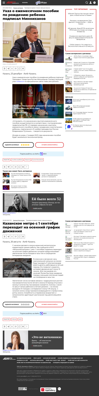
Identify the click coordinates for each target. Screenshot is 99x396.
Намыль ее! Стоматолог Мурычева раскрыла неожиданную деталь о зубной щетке (84, 64)
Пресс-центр (37, 358)
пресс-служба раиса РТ (10, 64)
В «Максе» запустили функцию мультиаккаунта (82, 125)
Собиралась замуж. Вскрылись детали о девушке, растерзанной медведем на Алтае (84, 77)
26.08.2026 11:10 (7, 220)
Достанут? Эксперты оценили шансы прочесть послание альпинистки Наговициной (85, 238)
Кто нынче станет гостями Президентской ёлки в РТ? (19, 186)
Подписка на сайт (22, 360)
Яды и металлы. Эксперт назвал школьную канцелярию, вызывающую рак (83, 83)
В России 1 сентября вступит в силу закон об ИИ (84, 100)
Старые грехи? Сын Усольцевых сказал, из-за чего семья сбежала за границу (84, 70)
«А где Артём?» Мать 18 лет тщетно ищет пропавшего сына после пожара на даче (84, 231)
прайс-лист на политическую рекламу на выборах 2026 (34, 362)
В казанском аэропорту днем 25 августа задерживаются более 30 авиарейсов (81, 37)
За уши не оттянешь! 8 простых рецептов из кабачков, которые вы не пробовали (85, 89)
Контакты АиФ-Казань (37, 360)
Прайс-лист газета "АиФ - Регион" (56, 360)
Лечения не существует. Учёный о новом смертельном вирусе (84, 249)
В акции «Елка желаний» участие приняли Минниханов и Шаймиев (52, 180)
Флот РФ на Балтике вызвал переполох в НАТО (81, 106)
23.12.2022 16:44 (7, 8)
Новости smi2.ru (9, 213)
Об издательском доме (24, 358)
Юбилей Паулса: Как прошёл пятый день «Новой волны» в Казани (81, 14)
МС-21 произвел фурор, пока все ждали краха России (83, 113)
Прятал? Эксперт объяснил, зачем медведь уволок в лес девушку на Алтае (84, 225)
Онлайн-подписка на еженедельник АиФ (70, 358)
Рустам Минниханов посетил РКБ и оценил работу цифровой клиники (21, 181)
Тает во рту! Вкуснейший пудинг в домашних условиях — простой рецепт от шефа (84, 244)
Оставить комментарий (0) (50, 144)
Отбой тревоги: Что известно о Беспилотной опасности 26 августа (80, 45)
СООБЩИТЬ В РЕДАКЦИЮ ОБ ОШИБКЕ (63, 362)
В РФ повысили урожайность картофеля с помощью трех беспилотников (82, 120)
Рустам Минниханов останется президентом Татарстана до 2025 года (37, 107)
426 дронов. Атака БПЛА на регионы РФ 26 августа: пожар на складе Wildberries (81, 30)
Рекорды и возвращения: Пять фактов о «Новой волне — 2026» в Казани (81, 22)
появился (20, 81)
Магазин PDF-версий (49, 358)
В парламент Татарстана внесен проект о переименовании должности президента (51, 175)
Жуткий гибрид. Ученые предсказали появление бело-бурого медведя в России (85, 257)
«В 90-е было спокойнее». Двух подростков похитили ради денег (84, 56)
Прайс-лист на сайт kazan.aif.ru (78, 360)
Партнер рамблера (33, 388)
